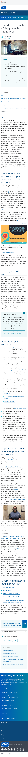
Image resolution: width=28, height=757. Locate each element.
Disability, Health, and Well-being (10, 697)
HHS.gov (3, 753)
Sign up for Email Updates (10, 718)
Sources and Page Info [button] (10, 631)
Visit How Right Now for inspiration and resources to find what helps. (13, 333)
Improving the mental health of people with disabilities (13, 108)
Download (24, 223)
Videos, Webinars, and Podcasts (10, 653)
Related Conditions (6, 703)
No (15, 640)
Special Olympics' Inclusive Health (11, 467)
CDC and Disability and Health (9, 708)
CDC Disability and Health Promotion (13, 597)
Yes (4, 640)
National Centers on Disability (11, 594)
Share (24, 631)
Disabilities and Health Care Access (10, 656)
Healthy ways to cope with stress (8, 105)
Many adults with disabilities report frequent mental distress (14, 98)
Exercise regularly (9, 401)
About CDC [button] (5, 727)
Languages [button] (5, 735)
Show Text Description (8, 252)
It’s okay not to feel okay (6, 101)
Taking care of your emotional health (13, 370)
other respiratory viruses (13, 304)
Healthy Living (7, 590)
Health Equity (21, 17)
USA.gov (9, 753)
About (2, 95)
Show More (5, 533)
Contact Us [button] (5, 723)
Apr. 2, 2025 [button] (7, 38)
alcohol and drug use (20, 408)
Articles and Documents (8, 650)
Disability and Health (8, 13)
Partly (9, 640)
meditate (7, 393)
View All (5, 689)
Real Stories (5, 711)
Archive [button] (3, 739)
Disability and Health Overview (8, 17)
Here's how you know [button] (6, 4)
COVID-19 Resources (7, 705)
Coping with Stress (8, 587)
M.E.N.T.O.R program (14, 548)
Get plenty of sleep (10, 405)
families (15, 489)
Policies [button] (3, 731)
